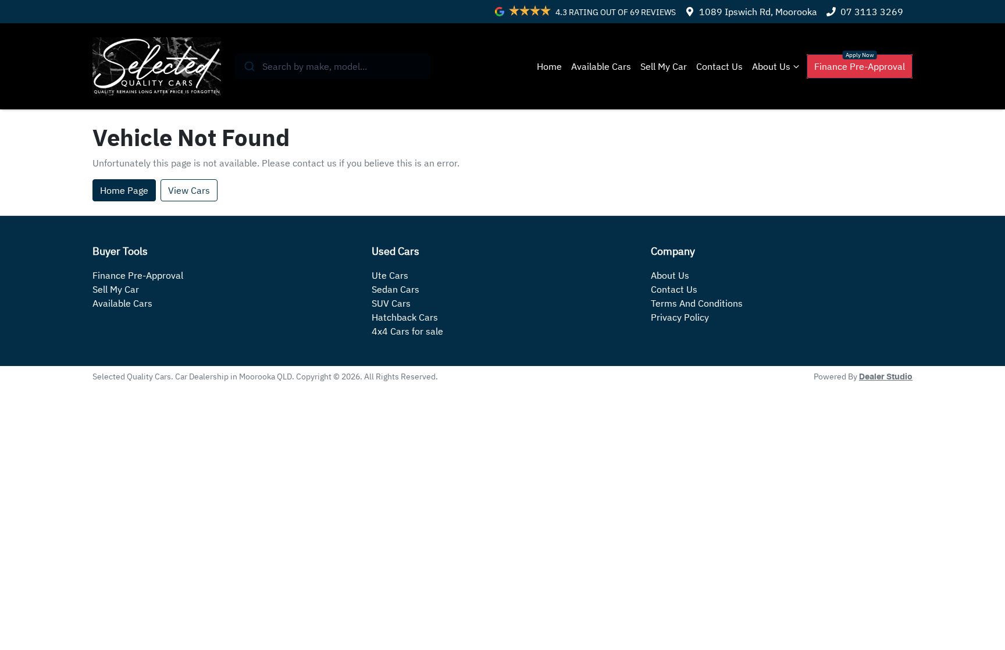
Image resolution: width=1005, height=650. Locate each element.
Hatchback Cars (405, 317)
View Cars (189, 190)
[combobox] (333, 66)
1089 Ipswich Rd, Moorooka (758, 11)
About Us (771, 66)
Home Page (124, 190)
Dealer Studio (886, 377)
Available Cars (601, 66)
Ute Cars (390, 275)
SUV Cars (391, 303)
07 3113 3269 (871, 11)
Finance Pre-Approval (859, 66)
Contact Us (719, 66)
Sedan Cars (395, 289)
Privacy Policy (680, 317)
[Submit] (248, 66)
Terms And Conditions (697, 303)
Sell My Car (663, 66)
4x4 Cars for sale (407, 331)
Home (549, 66)
